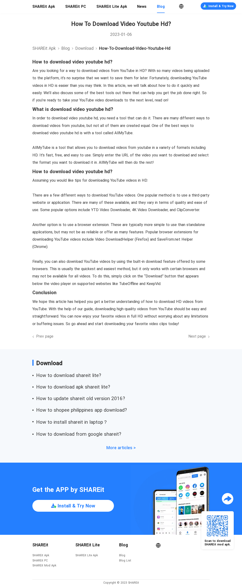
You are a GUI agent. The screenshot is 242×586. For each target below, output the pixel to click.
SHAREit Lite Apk (111, 6)
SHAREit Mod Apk (44, 565)
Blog (161, 6)
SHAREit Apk (43, 6)
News (142, 6)
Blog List (125, 560)
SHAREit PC (75, 6)
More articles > (121, 447)
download (84, 48)
